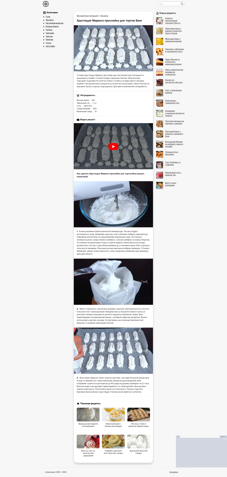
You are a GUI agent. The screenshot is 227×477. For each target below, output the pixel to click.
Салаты (49, 30)
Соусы (48, 43)
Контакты (174, 472)
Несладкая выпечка (54, 23)
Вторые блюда (52, 27)
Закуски (49, 36)
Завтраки (50, 33)
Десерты (50, 20)
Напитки (49, 40)
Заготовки (50, 46)
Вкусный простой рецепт (88, 16)
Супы (48, 17)
